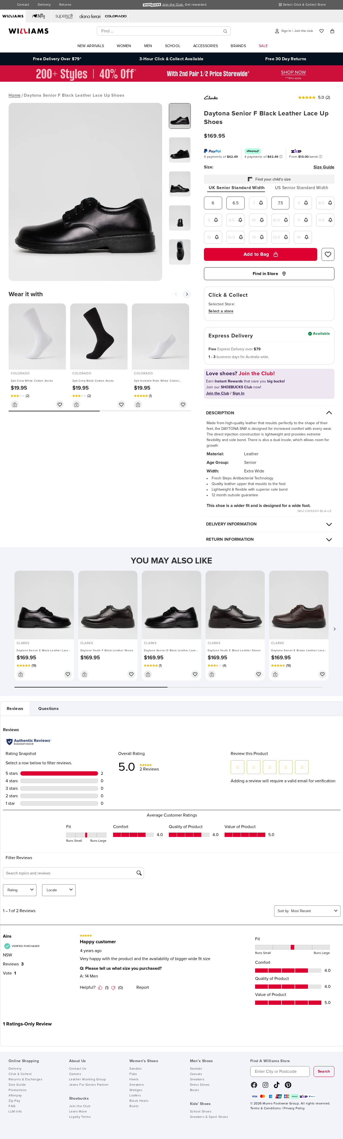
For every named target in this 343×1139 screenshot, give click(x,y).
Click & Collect (20, 1074)
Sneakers (136, 1085)
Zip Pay (14, 1101)
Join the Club (80, 1106)
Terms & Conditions (265, 1108)
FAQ (12, 1106)
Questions (48, 708)
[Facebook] (254, 1087)
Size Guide (17, 1085)
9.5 (231, 220)
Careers (75, 1074)
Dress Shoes (200, 1085)
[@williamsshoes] (276, 1087)
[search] (225, 31)
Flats (133, 1074)
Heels (134, 1079)
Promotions (18, 1090)
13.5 (276, 237)
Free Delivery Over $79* (57, 59)
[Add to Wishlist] (59, 404)
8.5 (321, 203)
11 (298, 220)
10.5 (276, 220)
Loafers (135, 1095)
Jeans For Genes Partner (89, 1085)
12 (209, 237)
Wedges (136, 1090)
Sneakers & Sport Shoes (209, 1117)
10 (254, 220)
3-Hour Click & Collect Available (171, 59)
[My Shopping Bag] (332, 31)
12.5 (231, 237)
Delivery (44, 4)
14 (299, 237)
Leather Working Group (87, 1079)
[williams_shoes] (288, 1087)
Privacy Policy (294, 1108)
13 (254, 237)
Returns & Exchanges (25, 1079)
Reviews (15, 708)
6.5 (235, 203)
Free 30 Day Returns (286, 59)
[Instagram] (266, 1087)
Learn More (78, 1111)
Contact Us (78, 1068)
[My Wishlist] (321, 31)
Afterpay (15, 1095)
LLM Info (15, 1111)
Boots (134, 1106)
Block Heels (139, 1101)
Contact (23, 4)
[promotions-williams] (171, 80)
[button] (334, 629)
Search (324, 1071)
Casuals (196, 1074)
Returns (65, 4)
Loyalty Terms (80, 1117)
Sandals (135, 1068)
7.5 (280, 203)
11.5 (321, 220)
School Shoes (201, 1111)
